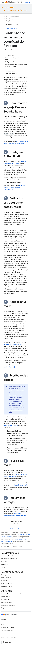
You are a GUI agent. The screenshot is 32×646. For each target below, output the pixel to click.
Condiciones (4, 637)
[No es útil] (19, 24)
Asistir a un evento (6, 586)
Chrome (3, 622)
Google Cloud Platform (7, 627)
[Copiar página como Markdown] (11, 50)
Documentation (7, 7)
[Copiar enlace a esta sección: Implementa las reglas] (17, 502)
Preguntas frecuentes (7, 608)
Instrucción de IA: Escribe (16, 410)
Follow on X (4, 580)
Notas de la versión (6, 602)
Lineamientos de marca (8, 605)
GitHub (3, 567)
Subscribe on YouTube (7, 583)
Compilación (9, 21)
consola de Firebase (13, 344)
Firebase (6, 16)
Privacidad (13, 637)
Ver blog (3, 575)
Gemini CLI (17, 388)
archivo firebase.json (10, 367)
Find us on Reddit (6, 577)
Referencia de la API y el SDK (9, 558)
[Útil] (17, 24)
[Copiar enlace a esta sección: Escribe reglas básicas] (15, 380)
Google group (5, 599)
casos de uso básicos (11, 425)
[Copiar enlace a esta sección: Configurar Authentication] (25, 157)
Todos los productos (7, 630)
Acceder (27, 2)
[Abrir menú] (3, 2)
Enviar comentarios (12, 28)
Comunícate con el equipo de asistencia (12, 594)
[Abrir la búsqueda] (18, 2)
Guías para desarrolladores (9, 556)
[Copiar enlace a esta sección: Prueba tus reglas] (13, 465)
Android (3, 619)
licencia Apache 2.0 (13, 538)
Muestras (4, 561)
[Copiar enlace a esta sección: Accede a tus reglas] (13, 306)
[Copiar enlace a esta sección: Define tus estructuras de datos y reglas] (23, 207)
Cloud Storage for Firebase (15, 10)
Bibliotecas (4, 564)
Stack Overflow (5, 596)
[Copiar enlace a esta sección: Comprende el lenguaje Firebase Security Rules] (24, 112)
